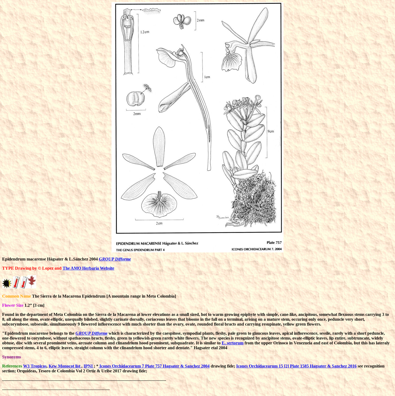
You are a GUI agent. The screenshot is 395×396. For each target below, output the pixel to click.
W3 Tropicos (34, 366)
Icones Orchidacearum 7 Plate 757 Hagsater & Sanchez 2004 (154, 366)
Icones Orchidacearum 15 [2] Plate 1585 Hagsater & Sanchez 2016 (296, 366)
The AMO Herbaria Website (88, 268)
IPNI (89, 366)
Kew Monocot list (65, 366)
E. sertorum (232, 343)
